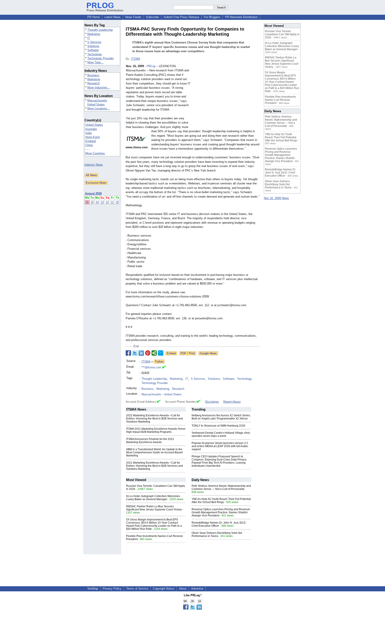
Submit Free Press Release (181, 17)
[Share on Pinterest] (147, 353)
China (89, 145)
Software (93, 50)
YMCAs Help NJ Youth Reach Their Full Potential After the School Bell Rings (221, 500)
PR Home (93, 17)
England (90, 141)
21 (112, 202)
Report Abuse (232, 401)
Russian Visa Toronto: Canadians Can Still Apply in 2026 (282, 34)
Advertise (197, 588)
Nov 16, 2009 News (276, 198)
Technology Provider (100, 58)
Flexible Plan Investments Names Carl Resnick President (280, 100)
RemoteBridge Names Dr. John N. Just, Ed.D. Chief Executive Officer (219, 524)
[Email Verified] (164, 367)
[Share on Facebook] (128, 353)
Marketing (93, 34)
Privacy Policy (112, 588)
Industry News (93, 164)
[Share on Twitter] (134, 353)
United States (96, 104)
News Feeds (133, 17)
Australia (91, 129)
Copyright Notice (163, 588)
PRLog (151, 66)
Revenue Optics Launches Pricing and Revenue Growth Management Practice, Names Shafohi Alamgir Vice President (221, 512)
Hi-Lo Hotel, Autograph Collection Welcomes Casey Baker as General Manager (153, 498)
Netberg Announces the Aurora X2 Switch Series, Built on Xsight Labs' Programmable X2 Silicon (221, 417)
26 (87, 202)
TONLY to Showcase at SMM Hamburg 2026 (218, 425)
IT (88, 38)
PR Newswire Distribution (241, 17)
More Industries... (98, 87)
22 (107, 202)
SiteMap (92, 588)
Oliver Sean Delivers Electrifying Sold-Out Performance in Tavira (217, 534)
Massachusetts (97, 100)
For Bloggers (212, 17)
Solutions (93, 46)
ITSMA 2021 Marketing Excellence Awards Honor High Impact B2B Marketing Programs (155, 430)
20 (117, 202)
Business (93, 75)
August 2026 (93, 193)
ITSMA (135, 58)
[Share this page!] (192, 608)
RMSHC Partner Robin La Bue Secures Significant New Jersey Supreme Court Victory (154, 508)
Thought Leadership (100, 29)
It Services (94, 42)
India (88, 133)
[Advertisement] (225, 97)
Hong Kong (92, 137)
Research (93, 83)
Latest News (112, 17)
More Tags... (95, 62)
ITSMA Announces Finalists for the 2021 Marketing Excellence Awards (150, 440)
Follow (159, 361)
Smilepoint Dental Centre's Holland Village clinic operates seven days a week (221, 434)
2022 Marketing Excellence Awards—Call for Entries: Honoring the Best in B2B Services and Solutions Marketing (154, 418)
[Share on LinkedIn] (141, 353)
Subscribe (152, 17)
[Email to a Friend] (160, 353)
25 (92, 202)
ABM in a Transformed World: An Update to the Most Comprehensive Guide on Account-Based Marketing (154, 452)
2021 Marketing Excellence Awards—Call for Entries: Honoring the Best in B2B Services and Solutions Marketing (154, 465)
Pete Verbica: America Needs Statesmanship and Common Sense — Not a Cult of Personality (221, 487)
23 (102, 202)
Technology (94, 54)
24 (97, 202)
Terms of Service (137, 588)
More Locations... (98, 108)
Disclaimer (212, 401)
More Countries (95, 153)
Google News (208, 353)
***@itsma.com (151, 367)
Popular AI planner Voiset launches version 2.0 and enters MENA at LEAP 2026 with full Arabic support (220, 446)
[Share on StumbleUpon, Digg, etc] (154, 353)
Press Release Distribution (105, 10)
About (182, 588)
